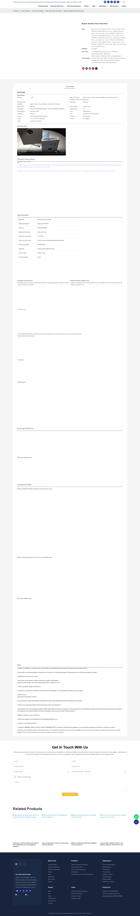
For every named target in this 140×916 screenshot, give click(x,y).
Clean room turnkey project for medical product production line (111, 843)
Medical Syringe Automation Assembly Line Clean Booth (84, 843)
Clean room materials (37, 11)
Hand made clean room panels (53, 11)
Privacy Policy (82, 913)
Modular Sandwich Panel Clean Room (74, 11)
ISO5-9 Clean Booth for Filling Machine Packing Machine (55, 843)
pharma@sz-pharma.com (113, 893)
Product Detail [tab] (70, 86)
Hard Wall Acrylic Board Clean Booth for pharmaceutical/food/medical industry (26, 844)
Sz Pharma (16, 11)
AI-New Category (25, 11)
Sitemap (89, 913)
